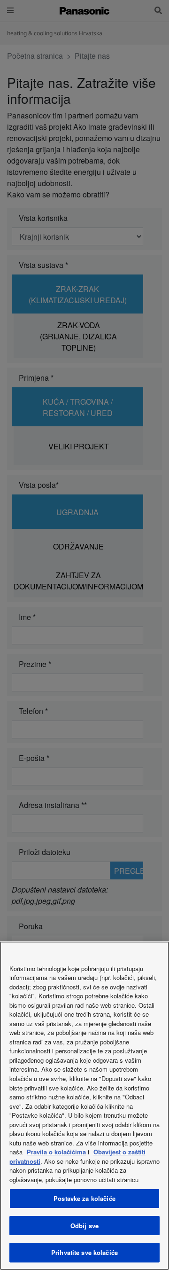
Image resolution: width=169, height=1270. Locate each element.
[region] (84, 1105)
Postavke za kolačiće (84, 1198)
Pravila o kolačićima (56, 1151)
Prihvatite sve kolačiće (84, 1252)
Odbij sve (84, 1225)
